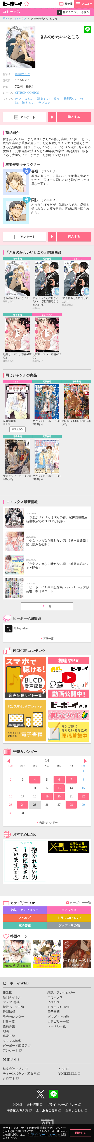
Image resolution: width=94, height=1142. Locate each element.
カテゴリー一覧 (80, 902)
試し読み (17, 429)
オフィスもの (24, 98)
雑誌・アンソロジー (24, 910)
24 (22, 804)
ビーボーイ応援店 (15, 1045)
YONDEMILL (67, 1073)
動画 (6, 1031)
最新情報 (9, 1011)
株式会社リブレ (13, 1069)
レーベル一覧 (56, 1026)
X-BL (62, 1069)
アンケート (27, 117)
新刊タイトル (12, 997)
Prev (8, 761)
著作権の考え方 (17, 1110)
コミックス (20, 18)
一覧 (48, 606)
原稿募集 (9, 1026)
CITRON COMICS (27, 92)
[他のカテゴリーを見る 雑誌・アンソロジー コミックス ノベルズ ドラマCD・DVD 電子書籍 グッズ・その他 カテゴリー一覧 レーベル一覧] (73, 12)
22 (83, 796)
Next (85, 761)
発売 (69, 3)
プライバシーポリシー (42, 1134)
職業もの (43, 98)
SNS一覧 (48, 638)
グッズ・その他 (69, 925)
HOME (7, 992)
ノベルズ (25, 917)
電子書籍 (25, 925)
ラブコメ (44, 102)
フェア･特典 (11, 1002)
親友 (57, 98)
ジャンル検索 (12, 1041)
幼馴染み (70, 98)
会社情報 (33, 1104)
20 (59, 796)
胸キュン (28, 102)
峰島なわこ (22, 74)
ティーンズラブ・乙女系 (20, 1073)
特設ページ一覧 (13, 1007)
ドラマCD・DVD (69, 917)
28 (71, 804)
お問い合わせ (74, 1110)
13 (59, 788)
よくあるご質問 (46, 1110)
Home (6, 18)
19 (47, 796)
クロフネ (9, 1078)
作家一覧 (9, 1036)
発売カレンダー (48, 822)
